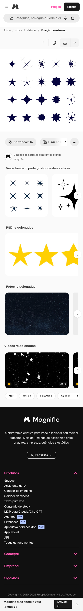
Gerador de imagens (18, 491)
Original (27, 57)
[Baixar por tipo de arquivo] (74, 42)
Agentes (13, 517)
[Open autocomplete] (9, 18)
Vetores (31, 30)
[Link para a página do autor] (8, 157)
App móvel (11, 532)
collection (46, 396)
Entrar (71, 7)
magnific (19, 159)
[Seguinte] (65, 142)
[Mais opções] (43, 42)
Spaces (9, 480)
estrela (27, 396)
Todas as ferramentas (18, 543)
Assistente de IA (15, 486)
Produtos (11, 473)
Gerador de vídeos (16, 496)
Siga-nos (11, 578)
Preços (56, 7)
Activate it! (62, 604)
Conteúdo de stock (17, 506)
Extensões (15, 522)
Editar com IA (23, 142)
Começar (11, 554)
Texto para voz (14, 501)
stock (18, 30)
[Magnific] (41, 420)
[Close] (77, 604)
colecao (65, 396)
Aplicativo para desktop (24, 527)
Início (7, 30)
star (11, 396)
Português (41, 455)
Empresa (11, 566)
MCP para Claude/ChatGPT (23, 511)
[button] (41, 455)
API (6, 537)
